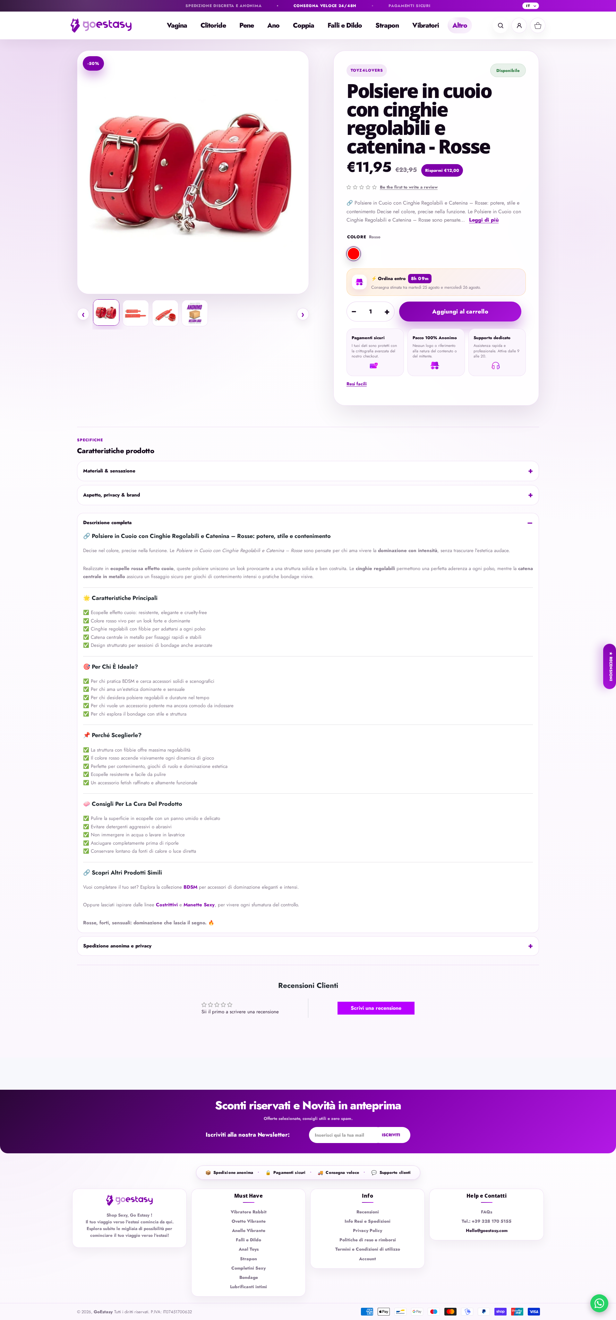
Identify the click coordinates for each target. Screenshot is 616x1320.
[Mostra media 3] (165, 313)
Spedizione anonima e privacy (117, 945)
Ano (273, 25)
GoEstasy (103, 1312)
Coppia (303, 25)
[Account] (519, 25)
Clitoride (213, 25)
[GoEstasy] (106, 25)
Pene (246, 25)
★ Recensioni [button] (611, 666)
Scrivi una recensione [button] (376, 1008)
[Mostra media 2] (136, 313)
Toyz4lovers (367, 70)
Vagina (177, 25)
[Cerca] (500, 25)
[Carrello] (537, 25)
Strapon (387, 25)
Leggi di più (484, 220)
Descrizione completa (107, 522)
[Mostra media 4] (195, 313)
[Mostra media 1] (106, 312)
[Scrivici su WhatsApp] (599, 1303)
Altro (459, 25)
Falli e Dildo (345, 25)
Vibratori (425, 25)
